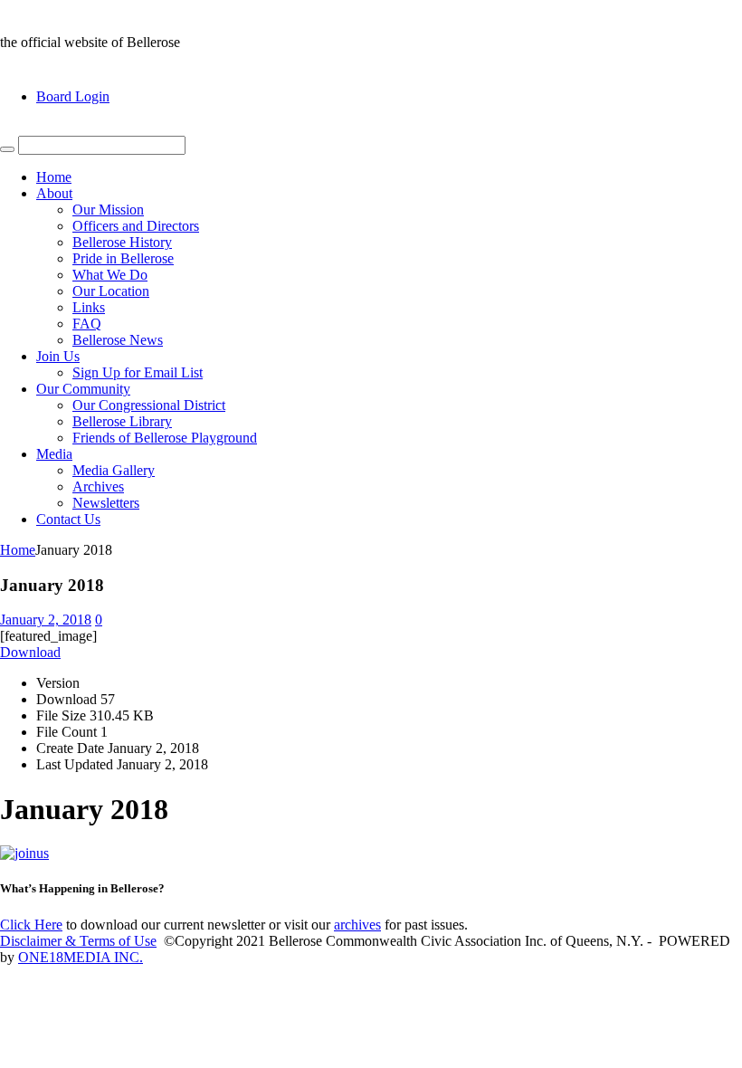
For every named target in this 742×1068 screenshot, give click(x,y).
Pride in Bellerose (123, 258)
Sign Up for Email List (137, 372)
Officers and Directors (135, 226)
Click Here (31, 924)
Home (53, 177)
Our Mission (108, 209)
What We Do (109, 274)
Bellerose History (122, 242)
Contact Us (68, 519)
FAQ (86, 323)
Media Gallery (113, 470)
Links (88, 307)
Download (30, 652)
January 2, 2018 (45, 619)
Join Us (58, 356)
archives (357, 924)
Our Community (83, 388)
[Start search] (7, 149)
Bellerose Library (122, 421)
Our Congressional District (148, 405)
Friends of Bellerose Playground (164, 437)
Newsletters (105, 502)
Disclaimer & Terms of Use (78, 941)
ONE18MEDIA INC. (80, 957)
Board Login (72, 96)
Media (54, 454)
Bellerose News (117, 340)
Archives (98, 486)
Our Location (110, 291)
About (54, 193)
